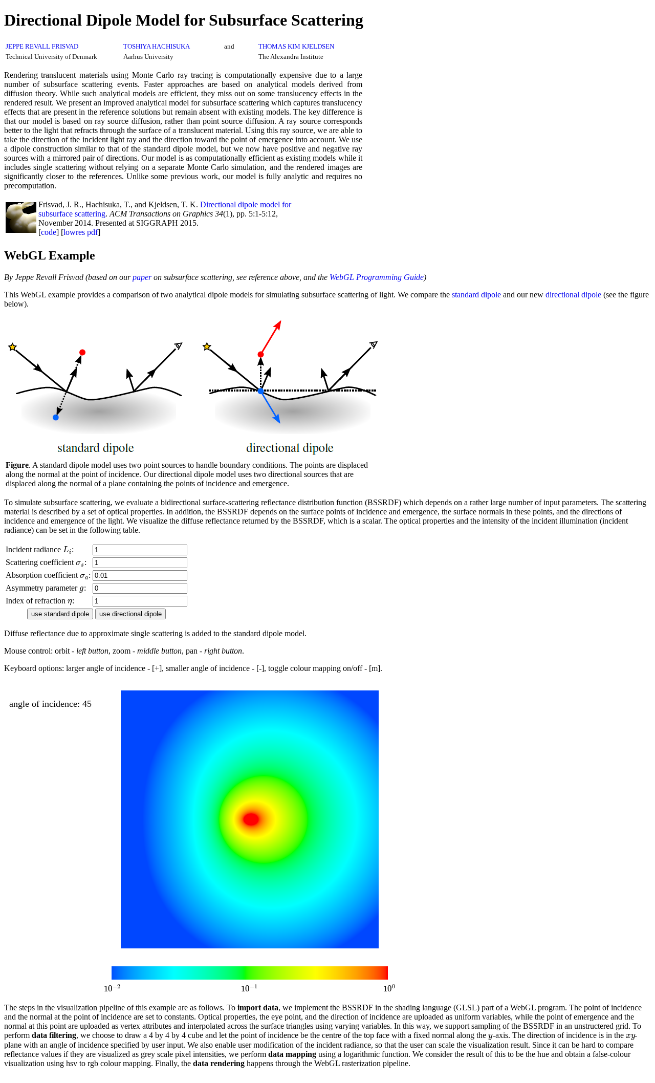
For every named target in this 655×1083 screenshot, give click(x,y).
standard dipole (476, 294)
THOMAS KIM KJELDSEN (296, 46)
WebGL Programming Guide (377, 277)
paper (142, 277)
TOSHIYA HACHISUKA (156, 46)
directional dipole (573, 294)
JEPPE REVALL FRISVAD (42, 46)
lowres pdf (80, 232)
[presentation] (67, 549)
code (48, 232)
